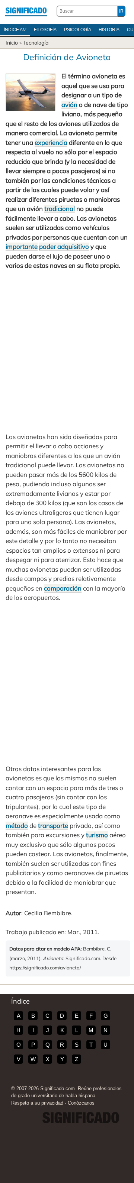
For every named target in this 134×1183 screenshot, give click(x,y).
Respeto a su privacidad (37, 1103)
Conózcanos (81, 1103)
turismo (97, 835)
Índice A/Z (15, 29)
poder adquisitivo (64, 246)
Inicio (12, 42)
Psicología (77, 29)
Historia (109, 29)
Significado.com (26, 11)
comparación (63, 588)
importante (22, 246)
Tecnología (35, 42)
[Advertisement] (67, 351)
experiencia (51, 142)
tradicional (59, 208)
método (17, 825)
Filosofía (45, 29)
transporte (53, 825)
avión (69, 104)
